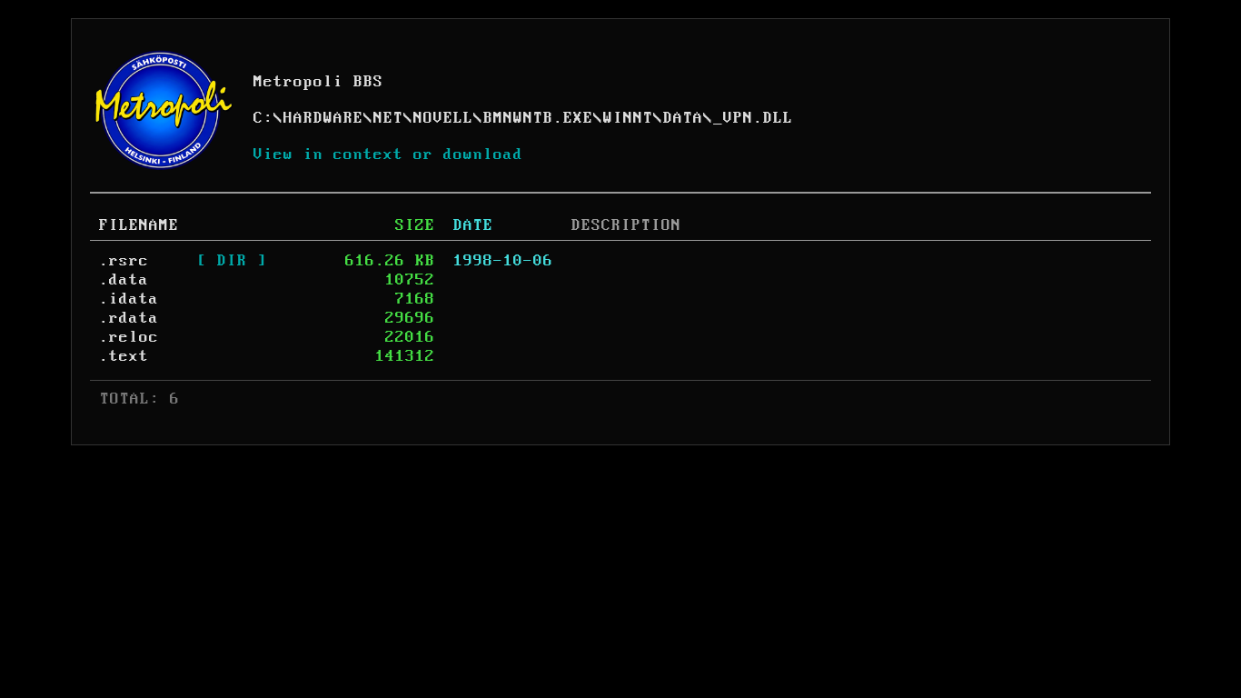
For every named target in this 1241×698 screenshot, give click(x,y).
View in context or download (388, 154)
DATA (683, 118)
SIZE (415, 225)
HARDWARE (323, 118)
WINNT (628, 118)
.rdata (129, 318)
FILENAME (139, 225)
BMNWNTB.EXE (538, 118)
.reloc (129, 337)
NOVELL (443, 118)
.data (124, 280)
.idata (129, 299)
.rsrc (124, 261)
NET (388, 118)
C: (263, 118)
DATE (473, 225)
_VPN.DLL (753, 118)
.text (124, 356)
